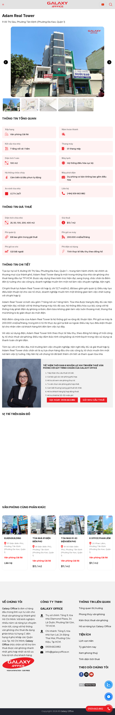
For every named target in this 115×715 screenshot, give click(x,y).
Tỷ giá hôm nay (87, 647)
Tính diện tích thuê (89, 659)
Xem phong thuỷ (88, 653)
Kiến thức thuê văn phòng (93, 620)
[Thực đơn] (3, 4)
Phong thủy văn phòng (92, 614)
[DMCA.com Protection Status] (87, 684)
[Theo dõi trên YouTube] (91, 674)
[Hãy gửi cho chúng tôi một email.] (86, 674)
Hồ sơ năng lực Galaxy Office (95, 626)
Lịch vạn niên (86, 641)
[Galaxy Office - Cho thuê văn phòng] (57, 4)
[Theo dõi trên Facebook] (81, 674)
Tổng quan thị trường (91, 608)
